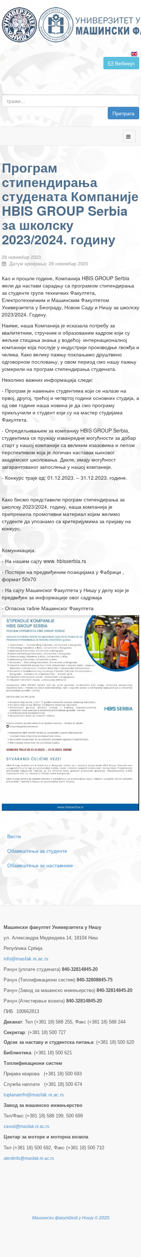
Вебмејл (124, 63)
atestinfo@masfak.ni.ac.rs (29, 1158)
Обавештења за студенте (37, 850)
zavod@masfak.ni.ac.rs (26, 1126)
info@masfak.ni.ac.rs (26, 959)
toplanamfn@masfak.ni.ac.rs (34, 1094)
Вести (14, 836)
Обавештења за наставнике (40, 865)
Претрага (123, 113)
